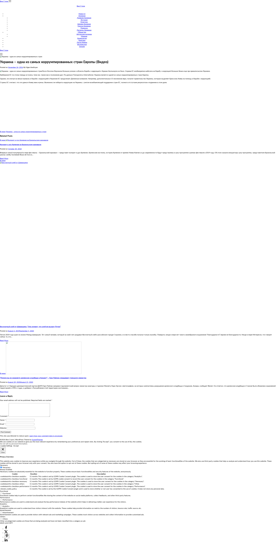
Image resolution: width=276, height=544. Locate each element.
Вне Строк (81, 6)
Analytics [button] (3, 504)
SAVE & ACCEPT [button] (6, 523)
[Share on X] (6, 533)
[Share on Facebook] (6, 529)
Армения (81, 16)
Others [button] (2, 517)
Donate (82, 46)
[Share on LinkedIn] (6, 541)
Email (2, 424)
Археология (82, 38)
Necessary (6, 467)
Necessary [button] (4, 465)
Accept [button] (16, 446)
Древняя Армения (84, 18)
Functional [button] (4, 491)
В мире (2, 132)
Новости (82, 14)
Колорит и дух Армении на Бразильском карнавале (20, 144)
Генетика (81, 40)
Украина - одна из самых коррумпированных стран (26, 132)
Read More (4, 158)
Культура (84, 22)
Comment (4, 416)
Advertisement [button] (5, 510)
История (84, 20)
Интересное (82, 44)
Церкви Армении (84, 24)
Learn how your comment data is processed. (46, 436)
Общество (82, 32)
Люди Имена (82, 42)
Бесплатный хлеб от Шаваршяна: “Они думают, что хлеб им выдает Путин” (30, 327)
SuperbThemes (37, 440)
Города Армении (84, 26)
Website (3, 428)
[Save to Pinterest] (6, 536)
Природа (84, 28)
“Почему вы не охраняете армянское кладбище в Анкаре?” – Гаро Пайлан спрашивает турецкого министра (43, 378)
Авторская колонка (84, 34)
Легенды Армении (84, 30)
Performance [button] (5, 497)
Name (3, 420)
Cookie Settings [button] (6, 446)
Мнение (84, 36)
